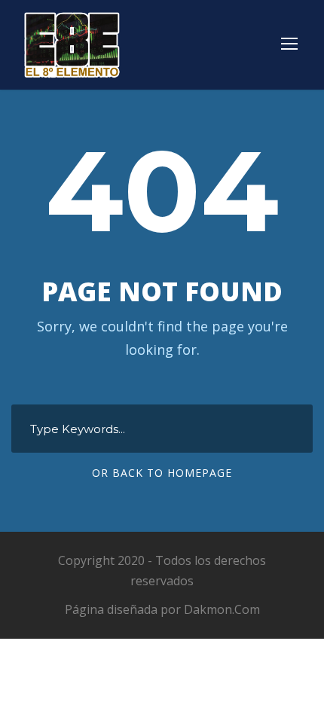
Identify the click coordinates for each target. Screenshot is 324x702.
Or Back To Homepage (162, 472)
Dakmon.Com (222, 609)
